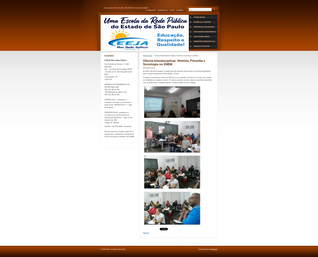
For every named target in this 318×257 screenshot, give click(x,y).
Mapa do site (163, 10)
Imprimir (180, 10)
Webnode (214, 249)
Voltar (145, 233)
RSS (173, 10)
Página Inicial (152, 10)
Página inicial (147, 55)
